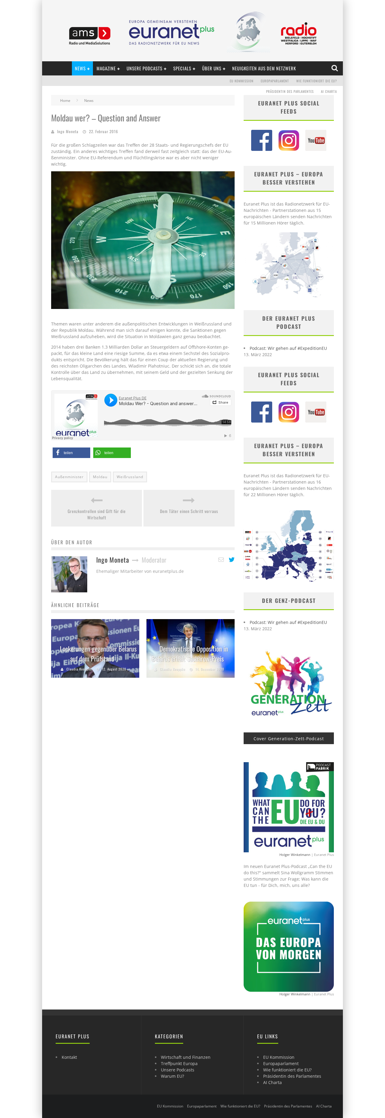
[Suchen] (335, 68)
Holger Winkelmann (294, 854)
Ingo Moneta (68, 131)
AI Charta (329, 91)
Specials (182, 68)
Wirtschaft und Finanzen (186, 1057)
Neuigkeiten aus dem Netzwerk (264, 68)
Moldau (100, 476)
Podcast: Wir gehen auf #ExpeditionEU (288, 348)
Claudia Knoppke (79, 669)
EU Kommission (242, 80)
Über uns (211, 68)
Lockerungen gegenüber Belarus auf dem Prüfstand (98, 653)
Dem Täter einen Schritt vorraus (189, 511)
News (80, 68)
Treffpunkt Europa (179, 1063)
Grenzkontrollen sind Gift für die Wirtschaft (97, 514)
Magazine (106, 68)
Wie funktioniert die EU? (316, 80)
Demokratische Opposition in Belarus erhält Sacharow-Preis (190, 653)
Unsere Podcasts (144, 68)
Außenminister (69, 476)
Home (65, 100)
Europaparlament (275, 80)
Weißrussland (130, 476)
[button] (71, 453)
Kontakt (69, 1057)
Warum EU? (172, 1076)
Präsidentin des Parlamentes (290, 91)
